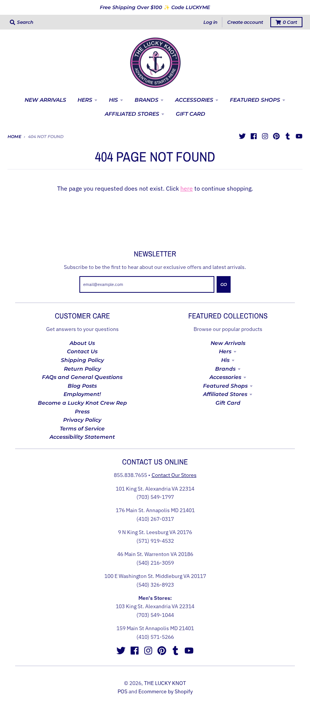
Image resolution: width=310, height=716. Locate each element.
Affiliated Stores (225, 394)
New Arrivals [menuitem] (45, 99)
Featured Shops (225, 385)
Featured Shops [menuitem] (255, 99)
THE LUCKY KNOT (165, 683)
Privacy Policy (82, 419)
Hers (225, 351)
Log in (210, 22)
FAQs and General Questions (82, 377)
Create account (245, 22)
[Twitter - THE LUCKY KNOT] (242, 136)
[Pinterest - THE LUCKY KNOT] (276, 136)
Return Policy (82, 368)
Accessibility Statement (82, 436)
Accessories (225, 377)
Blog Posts (82, 385)
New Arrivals (228, 343)
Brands (225, 368)
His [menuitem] (113, 99)
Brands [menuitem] (146, 99)
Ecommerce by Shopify (165, 691)
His (225, 360)
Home (14, 136)
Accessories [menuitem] (194, 99)
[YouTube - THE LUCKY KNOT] (299, 136)
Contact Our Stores (174, 475)
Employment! (82, 394)
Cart (290, 22)
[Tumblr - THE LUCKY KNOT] (287, 136)
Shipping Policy (82, 360)
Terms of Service (82, 428)
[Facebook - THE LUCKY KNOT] (253, 136)
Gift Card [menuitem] (190, 113)
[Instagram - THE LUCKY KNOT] (265, 136)
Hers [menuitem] (85, 99)
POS (122, 691)
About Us (82, 343)
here (186, 188)
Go (223, 284)
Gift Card (227, 402)
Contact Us (82, 351)
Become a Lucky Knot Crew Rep (82, 402)
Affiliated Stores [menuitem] (132, 113)
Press (82, 411)
